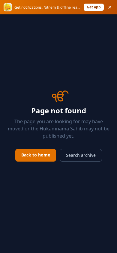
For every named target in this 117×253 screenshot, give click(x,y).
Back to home (35, 155)
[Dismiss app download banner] (109, 7)
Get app (94, 7)
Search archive (81, 155)
